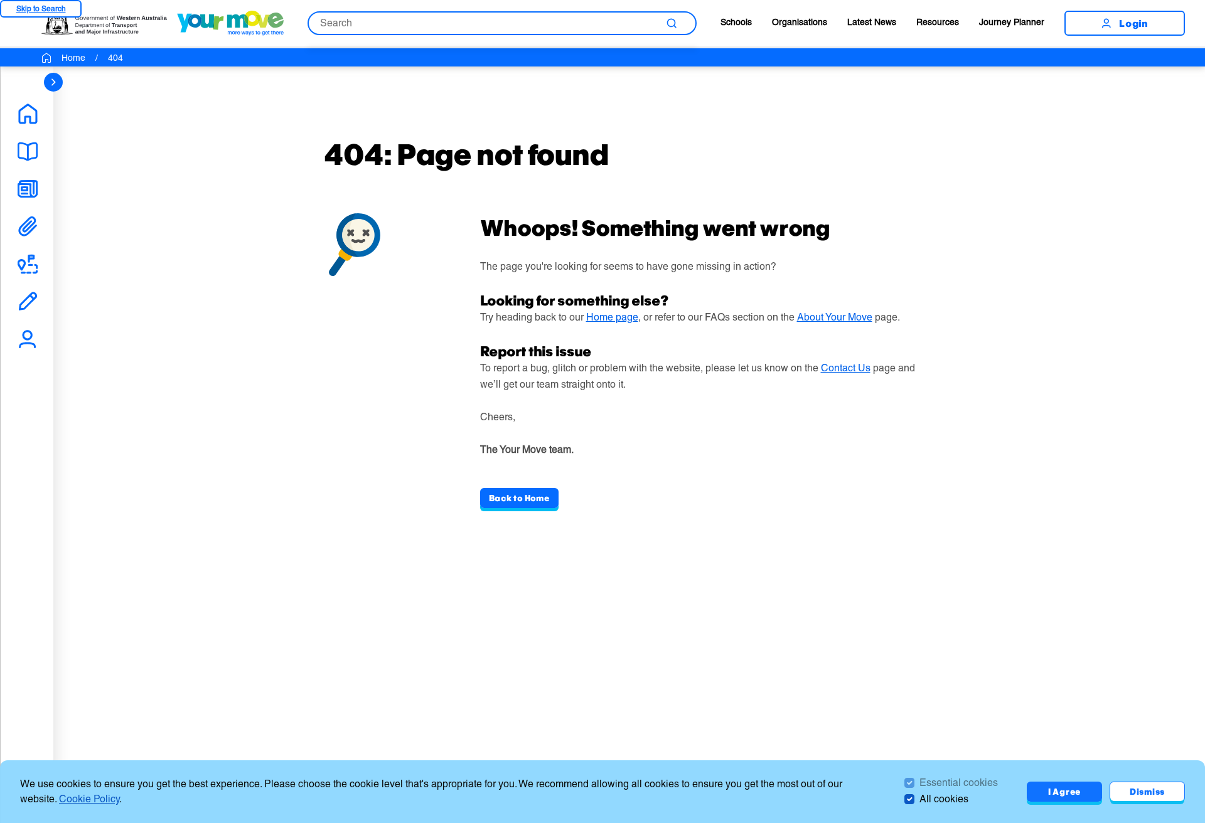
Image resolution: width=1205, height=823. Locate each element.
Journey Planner (1011, 22)
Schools (736, 22)
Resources (937, 22)
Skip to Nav (40, 8)
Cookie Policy (89, 799)
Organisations (799, 22)
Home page (612, 317)
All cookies (943, 799)
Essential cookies (958, 782)
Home (73, 58)
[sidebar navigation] (53, 82)
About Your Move (834, 317)
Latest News (871, 22)
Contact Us (845, 368)
